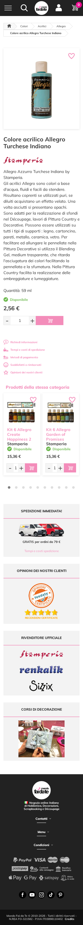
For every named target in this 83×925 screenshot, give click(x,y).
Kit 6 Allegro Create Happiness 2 (19, 434)
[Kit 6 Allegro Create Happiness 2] (21, 411)
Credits (69, 919)
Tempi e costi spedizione (41, 551)
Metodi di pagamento (24, 357)
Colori (24, 26)
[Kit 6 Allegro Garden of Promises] (60, 411)
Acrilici (42, 26)
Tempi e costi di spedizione (27, 349)
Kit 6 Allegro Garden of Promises (58, 434)
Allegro (61, 26)
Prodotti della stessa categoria (37, 387)
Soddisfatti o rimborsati (25, 365)
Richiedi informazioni (23, 342)
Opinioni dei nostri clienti (26, 372)
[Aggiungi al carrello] (49, 320)
